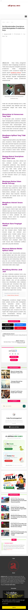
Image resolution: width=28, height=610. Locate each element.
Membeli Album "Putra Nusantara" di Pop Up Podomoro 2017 (14, 342)
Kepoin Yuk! (9, 549)
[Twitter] (12, 354)
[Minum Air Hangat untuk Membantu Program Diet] (5, 374)
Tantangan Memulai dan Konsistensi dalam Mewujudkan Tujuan (16, 382)
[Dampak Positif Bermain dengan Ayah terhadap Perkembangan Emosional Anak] (5, 394)
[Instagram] (15, 354)
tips (6, 36)
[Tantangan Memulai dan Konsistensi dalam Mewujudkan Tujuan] (5, 384)
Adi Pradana (12, 351)
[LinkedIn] (18, 354)
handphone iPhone (16, 72)
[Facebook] (10, 354)
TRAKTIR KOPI (14, 360)
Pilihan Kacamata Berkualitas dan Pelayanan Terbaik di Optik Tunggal (19, 533)
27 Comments (17, 34)
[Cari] (24, 406)
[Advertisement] (14, 11)
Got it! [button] (14, 607)
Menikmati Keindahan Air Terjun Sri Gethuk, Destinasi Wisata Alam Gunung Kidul (19, 517)
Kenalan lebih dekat (10, 584)
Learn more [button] (5, 603)
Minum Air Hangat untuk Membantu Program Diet (17, 372)
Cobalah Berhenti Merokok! (13, 295)
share (3, 36)
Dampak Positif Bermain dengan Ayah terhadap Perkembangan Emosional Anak (17, 392)
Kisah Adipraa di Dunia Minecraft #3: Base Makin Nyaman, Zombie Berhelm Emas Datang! (18, 525)
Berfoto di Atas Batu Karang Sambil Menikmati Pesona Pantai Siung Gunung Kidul (19, 500)
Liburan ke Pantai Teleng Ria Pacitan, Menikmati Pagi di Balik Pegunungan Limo (18, 509)
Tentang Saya (13, 356)
